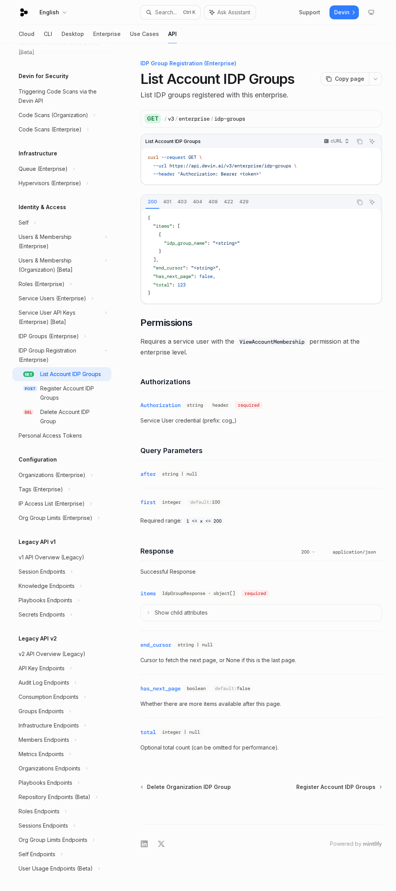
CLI (48, 34)
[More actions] (375, 78)
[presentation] (68, 467)
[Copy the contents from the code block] (360, 141)
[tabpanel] (261, 256)
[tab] (152, 201)
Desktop (72, 34)
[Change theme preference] (371, 12)
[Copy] (373, 119)
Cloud (26, 34)
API (172, 34)
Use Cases (144, 34)
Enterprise (107, 34)
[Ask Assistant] (372, 141)
